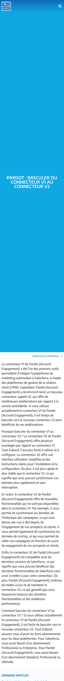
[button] (59, 6)
